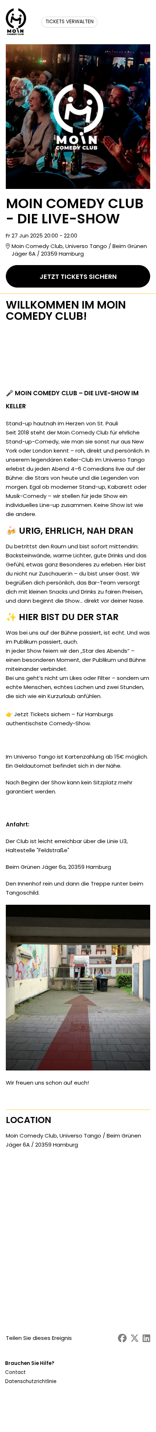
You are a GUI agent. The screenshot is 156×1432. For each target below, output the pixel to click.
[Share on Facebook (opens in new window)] (122, 1338)
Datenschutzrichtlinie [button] (31, 1381)
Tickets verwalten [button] (69, 21)
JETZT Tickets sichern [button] (78, 276)
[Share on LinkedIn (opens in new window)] (146, 1338)
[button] (31, 1372)
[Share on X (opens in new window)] (134, 1338)
